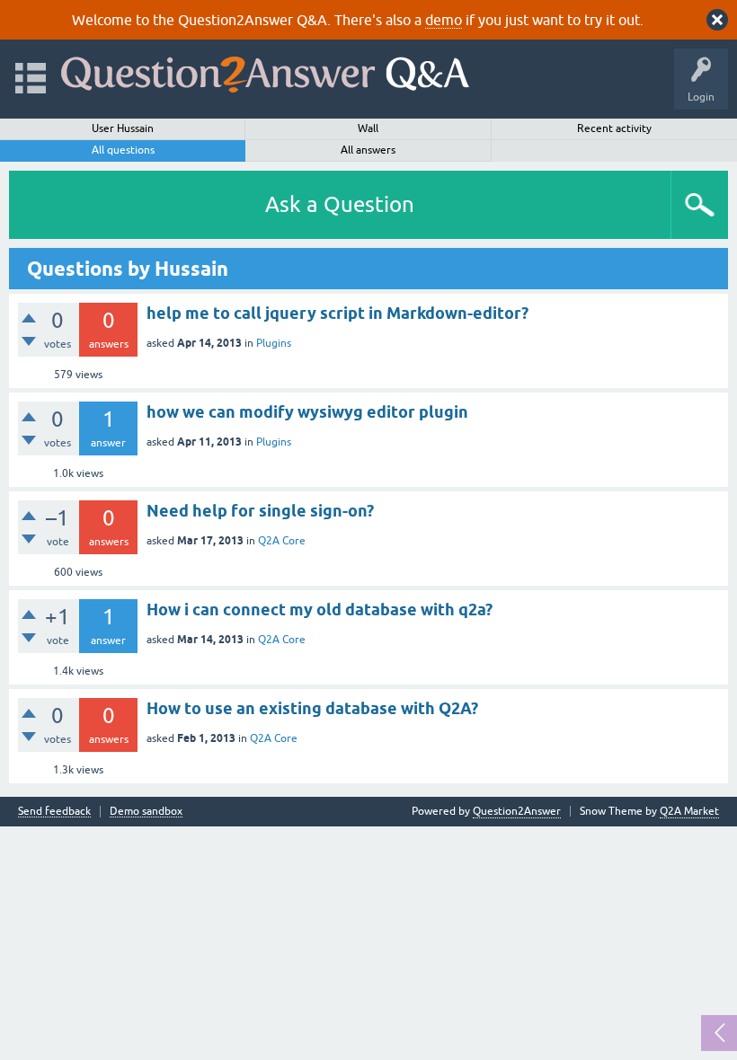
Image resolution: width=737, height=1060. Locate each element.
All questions (123, 150)
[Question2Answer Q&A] (265, 71)
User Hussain (123, 128)
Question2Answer (517, 811)
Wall (368, 128)
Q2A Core (282, 540)
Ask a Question (339, 204)
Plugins (273, 343)
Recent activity (614, 128)
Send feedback (54, 811)
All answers (368, 150)
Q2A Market (689, 811)
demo (443, 20)
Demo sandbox (146, 811)
